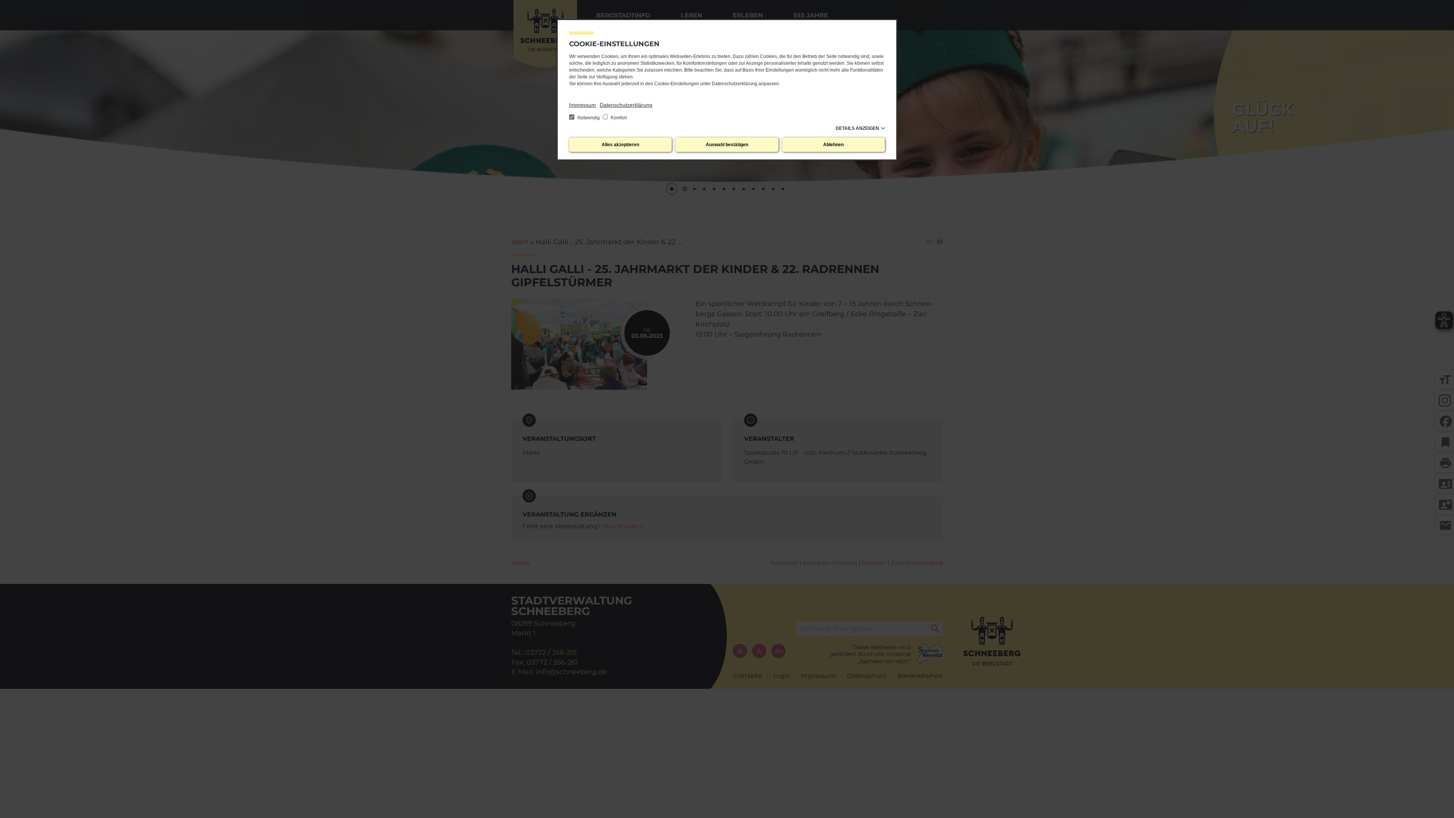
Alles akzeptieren (620, 144)
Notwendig (588, 117)
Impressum (582, 105)
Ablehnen (833, 144)
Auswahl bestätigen (727, 144)
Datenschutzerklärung (626, 105)
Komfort (618, 117)
